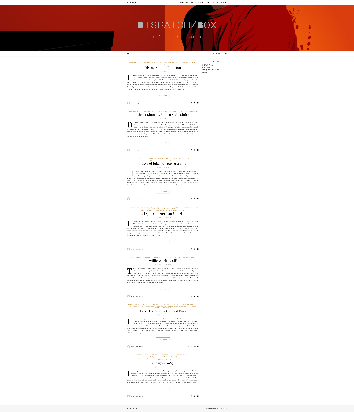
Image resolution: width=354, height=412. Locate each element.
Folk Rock (176, 304)
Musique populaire (180, 111)
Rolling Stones (183, 358)
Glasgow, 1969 (162, 363)
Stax (170, 210)
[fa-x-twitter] (130, 2)
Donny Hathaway (156, 158)
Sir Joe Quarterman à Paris (162, 213)
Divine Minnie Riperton (163, 67)
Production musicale (184, 62)
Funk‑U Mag (206, 67)
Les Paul (141, 306)
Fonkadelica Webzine (209, 66)
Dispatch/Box (177, 24)
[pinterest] (135, 2)
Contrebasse (146, 207)
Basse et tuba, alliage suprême (163, 163)
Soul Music (193, 111)
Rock (176, 306)
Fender (167, 158)
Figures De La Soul (135, 62)
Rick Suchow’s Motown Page (211, 69)
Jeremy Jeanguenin (137, 103)
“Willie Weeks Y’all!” (162, 260)
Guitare (160, 208)
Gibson (183, 304)
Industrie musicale (151, 62)
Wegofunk (205, 72)
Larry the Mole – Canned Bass (163, 311)
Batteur (136, 207)
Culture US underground (162, 207)
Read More (162, 95)
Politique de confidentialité (216, 2)
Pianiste (174, 160)
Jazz (162, 111)
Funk (154, 208)
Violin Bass (166, 307)
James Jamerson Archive (188, 2)
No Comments (166, 167)
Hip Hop (167, 208)
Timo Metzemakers (208, 70)
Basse (139, 158)
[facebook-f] (127, 2)
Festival (162, 304)
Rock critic (184, 306)
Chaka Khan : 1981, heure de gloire (163, 114)
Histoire (165, 356)
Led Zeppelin (175, 356)
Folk (169, 304)
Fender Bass (206, 64)
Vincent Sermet (179, 210)
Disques (145, 158)
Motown (163, 62)
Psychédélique (167, 306)
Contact (201, 2)
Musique (171, 62)
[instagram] (133, 2)
